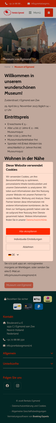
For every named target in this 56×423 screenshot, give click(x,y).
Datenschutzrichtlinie (36, 220)
